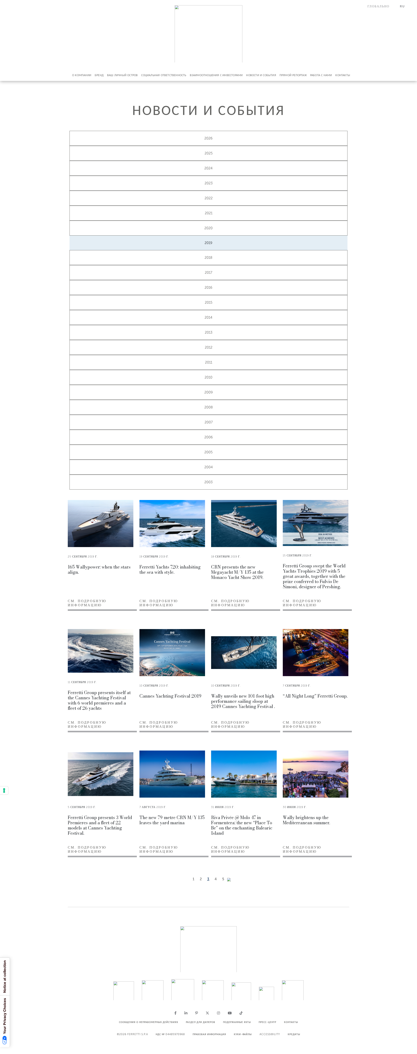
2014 (208, 317)
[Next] (229, 879)
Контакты (342, 75)
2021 (208, 213)
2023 (209, 183)
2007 (209, 422)
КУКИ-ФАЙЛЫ (243, 1034)
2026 (208, 138)
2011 (208, 362)
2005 (208, 452)
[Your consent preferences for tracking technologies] (4, 790)
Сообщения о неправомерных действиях (148, 1022)
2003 (208, 482)
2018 (208, 258)
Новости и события (261, 75)
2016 (208, 287)
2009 (208, 392)
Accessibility (270, 1034)
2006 (208, 437)
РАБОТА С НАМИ (321, 75)
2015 (208, 302)
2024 (208, 168)
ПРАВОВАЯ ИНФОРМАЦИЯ (209, 1034)
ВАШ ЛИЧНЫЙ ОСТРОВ (122, 75)
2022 (209, 198)
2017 (208, 272)
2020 (208, 228)
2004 (208, 467)
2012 (208, 347)
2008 (208, 407)
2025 (209, 153)
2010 (208, 377)
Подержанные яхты (237, 1022)
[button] (381, 6)
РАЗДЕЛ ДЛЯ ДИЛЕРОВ (200, 1022)
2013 (208, 332)
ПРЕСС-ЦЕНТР (267, 1022)
